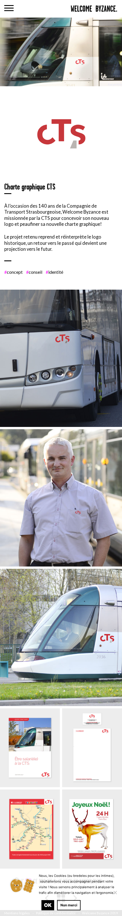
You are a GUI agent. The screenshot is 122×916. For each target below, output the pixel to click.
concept (13, 272)
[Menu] (8, 9)
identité (54, 272)
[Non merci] (115, 892)
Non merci (68, 905)
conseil (34, 272)
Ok (48, 905)
